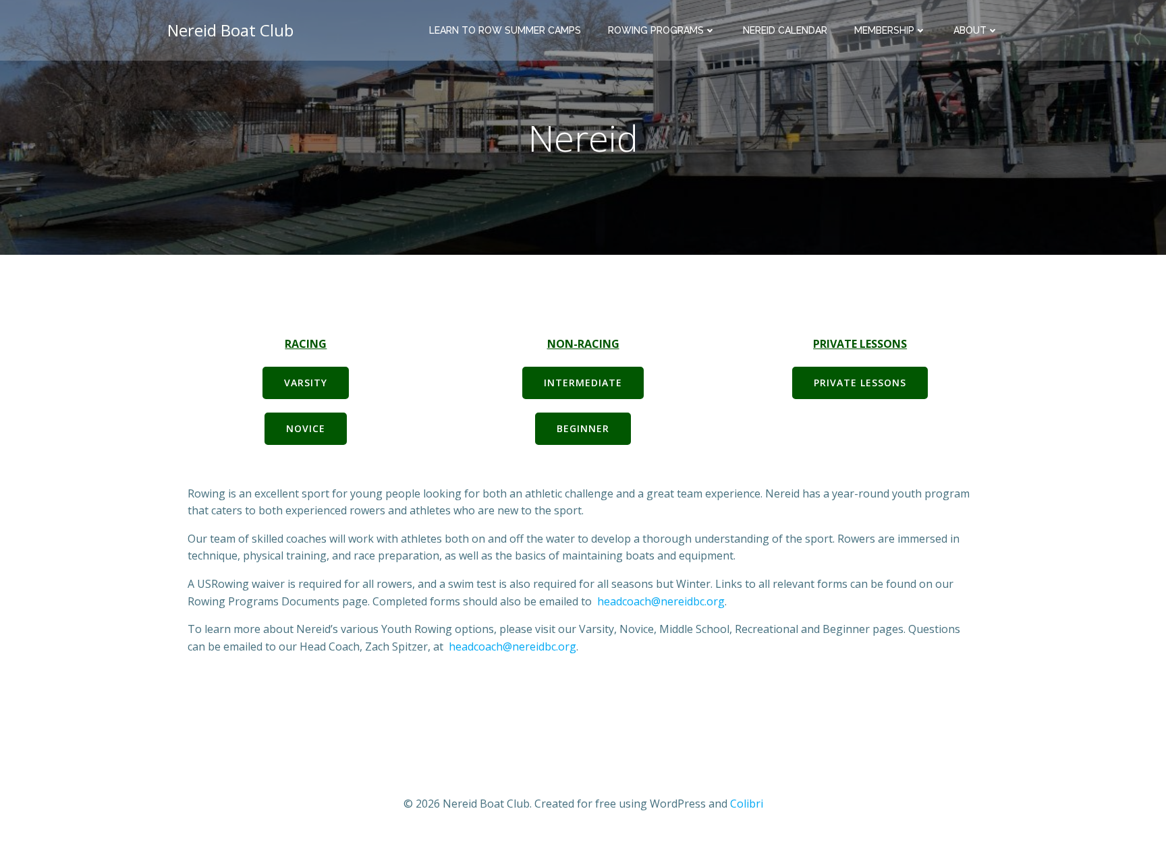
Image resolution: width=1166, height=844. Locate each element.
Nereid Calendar (785, 30)
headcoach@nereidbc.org (661, 601)
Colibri (746, 803)
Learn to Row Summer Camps (505, 30)
